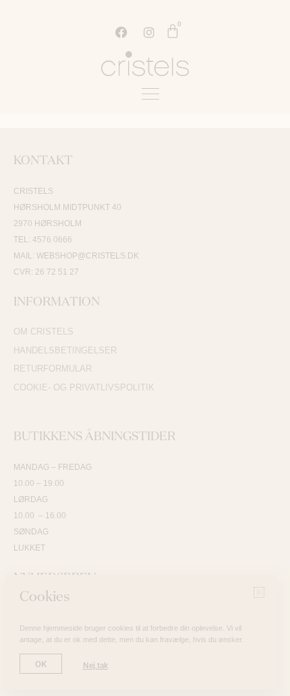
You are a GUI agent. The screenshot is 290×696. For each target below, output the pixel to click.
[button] (271, 36)
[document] (145, 348)
